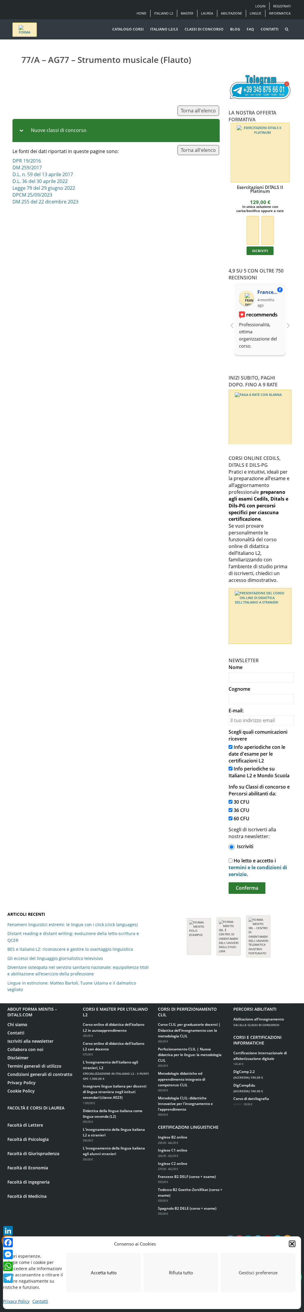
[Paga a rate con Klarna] (252, 229)
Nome (236, 667)
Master (187, 13)
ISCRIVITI (260, 251)
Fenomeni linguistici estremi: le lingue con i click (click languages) (72, 924)
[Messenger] (8, 1254)
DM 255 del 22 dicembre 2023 (45, 201)
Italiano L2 (163, 13)
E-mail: (236, 710)
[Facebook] (8, 1243)
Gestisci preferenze (258, 1273)
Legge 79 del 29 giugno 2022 (43, 188)
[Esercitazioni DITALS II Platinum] (260, 152)
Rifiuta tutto (181, 1273)
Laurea (207, 13)
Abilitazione (231, 13)
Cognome (239, 689)
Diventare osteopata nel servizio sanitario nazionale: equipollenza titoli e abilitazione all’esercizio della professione (78, 970)
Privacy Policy (16, 1301)
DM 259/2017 (27, 167)
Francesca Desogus (269, 292)
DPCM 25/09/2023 (32, 195)
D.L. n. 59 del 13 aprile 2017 (42, 174)
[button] (292, 1244)
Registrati (282, 6)
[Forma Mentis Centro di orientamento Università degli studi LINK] (228, 933)
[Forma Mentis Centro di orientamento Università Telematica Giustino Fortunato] (258, 933)
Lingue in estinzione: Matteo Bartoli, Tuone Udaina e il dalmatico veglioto (71, 986)
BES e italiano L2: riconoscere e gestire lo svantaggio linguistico (70, 949)
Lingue (255, 13)
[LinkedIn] (8, 1231)
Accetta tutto (104, 1273)
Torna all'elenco (198, 110)
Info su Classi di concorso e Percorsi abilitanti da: (259, 790)
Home (141, 13)
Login (260, 6)
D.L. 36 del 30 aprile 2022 (40, 181)
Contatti (40, 1301)
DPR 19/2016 (26, 160)
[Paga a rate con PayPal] (267, 229)
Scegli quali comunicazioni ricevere (258, 735)
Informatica (280, 13)
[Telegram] (8, 1278)
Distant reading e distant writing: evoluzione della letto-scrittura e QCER (73, 937)
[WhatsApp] (8, 1266)
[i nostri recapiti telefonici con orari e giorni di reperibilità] (260, 87)
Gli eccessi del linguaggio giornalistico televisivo (55, 958)
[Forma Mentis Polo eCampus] (199, 933)
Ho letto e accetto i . (258, 867)
